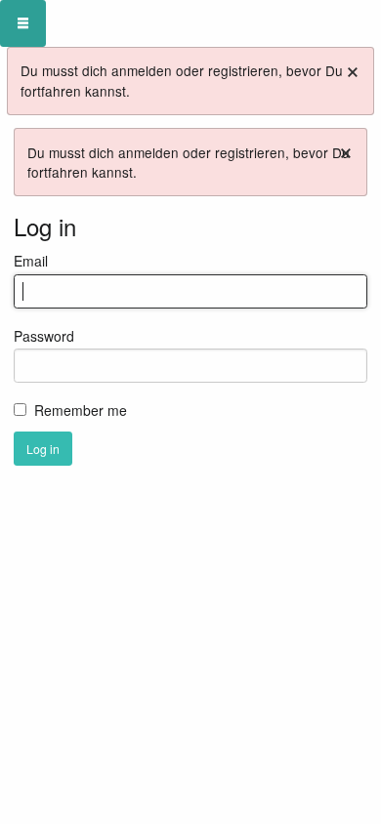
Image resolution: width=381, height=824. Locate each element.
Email (31, 260)
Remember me (80, 410)
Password (44, 336)
